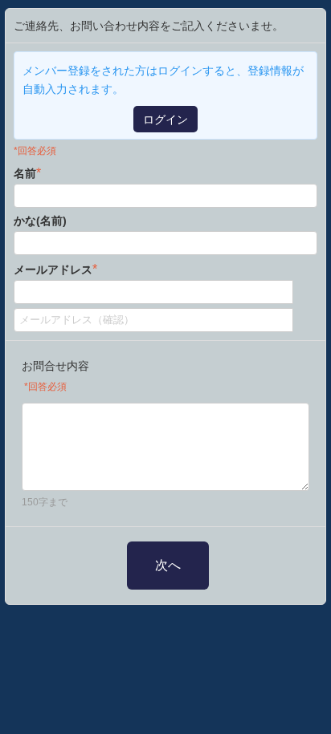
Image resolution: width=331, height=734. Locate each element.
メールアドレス (55, 269)
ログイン (165, 119)
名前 (27, 173)
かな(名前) (40, 220)
